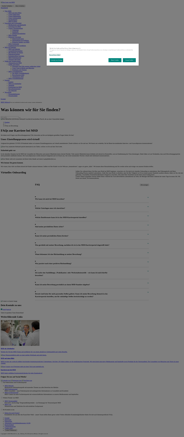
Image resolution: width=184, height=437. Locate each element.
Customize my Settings (56, 60)
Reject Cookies (115, 60)
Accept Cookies (129, 60)
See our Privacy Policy (55, 54)
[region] (93, 54)
